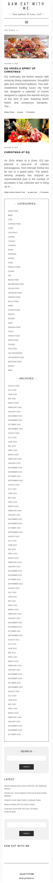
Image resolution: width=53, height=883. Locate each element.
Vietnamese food (16, 357)
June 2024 (12, 493)
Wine (10, 370)
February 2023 (15, 562)
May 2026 (12, 399)
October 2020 (14, 683)
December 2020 (15, 674)
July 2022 (12, 593)
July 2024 (12, 489)
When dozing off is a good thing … (20, 805)
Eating (6, 112)
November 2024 (15, 472)
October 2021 (14, 631)
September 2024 (15, 481)
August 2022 (13, 588)
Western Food (20, 192)
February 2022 (15, 614)
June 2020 (12, 700)
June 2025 (12, 442)
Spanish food (14, 327)
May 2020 (12, 704)
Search (26, 767)
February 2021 (15, 666)
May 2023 (12, 549)
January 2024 (14, 515)
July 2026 (12, 390)
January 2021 (14, 670)
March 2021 (13, 661)
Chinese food (14, 224)
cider (10, 228)
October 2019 (14, 734)
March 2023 (13, 558)
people (11, 314)
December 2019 (15, 726)
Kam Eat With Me (26, 6)
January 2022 (14, 618)
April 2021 (12, 657)
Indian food (13, 280)
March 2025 (13, 455)
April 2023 (12, 554)
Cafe (10, 220)
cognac (11, 241)
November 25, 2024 (11, 147)
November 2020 (15, 678)
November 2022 (15, 575)
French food (14, 267)
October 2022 (14, 580)
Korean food (14, 297)
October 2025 (14, 425)
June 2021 (12, 649)
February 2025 (15, 459)
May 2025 (12, 446)
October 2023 (14, 528)
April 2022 (12, 605)
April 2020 (12, 709)
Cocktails (12, 233)
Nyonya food (14, 310)
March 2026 (13, 403)
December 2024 (15, 468)
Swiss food (13, 340)
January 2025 (14, 463)
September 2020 (15, 687)
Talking (11, 344)
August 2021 (13, 640)
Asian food (13, 211)
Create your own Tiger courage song (22, 800)
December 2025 (15, 416)
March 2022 (13, 610)
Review (11, 112)
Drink (10, 250)
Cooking (12, 245)
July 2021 (12, 644)
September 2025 (15, 429)
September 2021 (15, 636)
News (10, 306)
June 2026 (12, 394)
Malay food (13, 301)
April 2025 (12, 450)
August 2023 (13, 537)
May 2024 (12, 498)
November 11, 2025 (11, 63)
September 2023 (15, 532)
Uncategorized (15, 353)
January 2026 (14, 412)
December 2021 (15, 623)
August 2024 (13, 485)
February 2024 (15, 511)
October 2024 (14, 476)
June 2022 (12, 597)
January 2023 (14, 567)
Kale (32, 874)
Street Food (14, 336)
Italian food (13, 288)
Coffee (11, 237)
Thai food (12, 349)
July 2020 (12, 696)
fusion (11, 271)
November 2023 (15, 524)
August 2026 (13, 386)
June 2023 (12, 545)
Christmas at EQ (17, 152)
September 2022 (15, 584)
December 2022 (15, 571)
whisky (11, 366)
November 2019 (15, 730)
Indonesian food (16, 284)
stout (11, 332)
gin (9, 276)
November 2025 (15, 420)
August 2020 (13, 691)
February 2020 (15, 717)
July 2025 (12, 438)
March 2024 (13, 506)
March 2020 (13, 713)
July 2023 (12, 541)
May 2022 (12, 601)
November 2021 (15, 627)
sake (10, 323)
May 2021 (12, 653)
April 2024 (12, 502)
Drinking (12, 254)
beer (10, 215)
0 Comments (30, 112)
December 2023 (15, 519)
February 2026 (15, 407)
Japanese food (15, 293)
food (10, 263)
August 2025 (13, 433)
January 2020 (14, 722)
